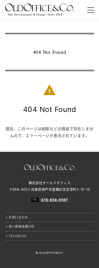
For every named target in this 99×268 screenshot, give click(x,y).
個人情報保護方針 (22, 226)
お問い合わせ (18, 217)
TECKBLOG (18, 236)
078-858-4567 (54, 200)
